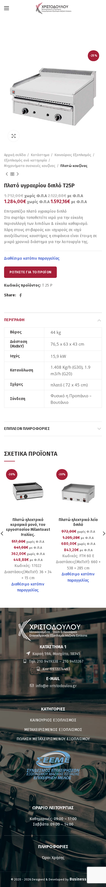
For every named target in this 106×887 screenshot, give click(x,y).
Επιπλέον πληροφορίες (27, 428)
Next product (17, 174)
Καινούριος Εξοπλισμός (72, 155)
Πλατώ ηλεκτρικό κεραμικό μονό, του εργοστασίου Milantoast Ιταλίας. (28, 527)
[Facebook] (20, 295)
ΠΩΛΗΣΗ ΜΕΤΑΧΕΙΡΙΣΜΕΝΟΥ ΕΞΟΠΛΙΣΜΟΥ (53, 739)
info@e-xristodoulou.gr (56, 686)
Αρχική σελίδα (15, 155)
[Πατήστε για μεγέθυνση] (13, 136)
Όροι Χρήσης (53, 857)
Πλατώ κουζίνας (74, 166)
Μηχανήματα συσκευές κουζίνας (29, 166)
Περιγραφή (14, 320)
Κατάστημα (40, 155)
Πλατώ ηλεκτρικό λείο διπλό (78, 522)
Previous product (7, 174)
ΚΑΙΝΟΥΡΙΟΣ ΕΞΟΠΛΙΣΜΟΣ (53, 720)
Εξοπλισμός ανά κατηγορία (25, 160)
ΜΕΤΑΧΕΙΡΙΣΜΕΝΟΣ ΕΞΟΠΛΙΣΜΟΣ (53, 729)
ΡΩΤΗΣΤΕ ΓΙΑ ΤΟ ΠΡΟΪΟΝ (30, 272)
